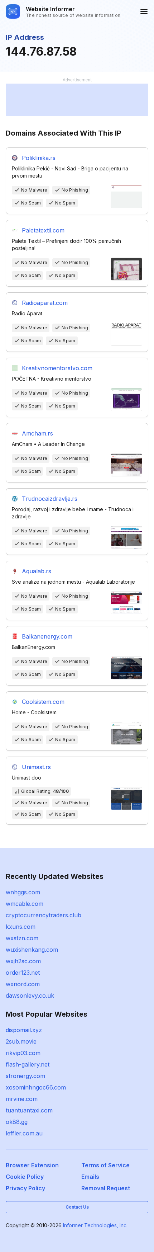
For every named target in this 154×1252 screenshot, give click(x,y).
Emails (90, 1176)
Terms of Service (105, 1165)
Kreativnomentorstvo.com (57, 368)
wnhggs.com (23, 892)
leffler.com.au (24, 1133)
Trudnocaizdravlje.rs (49, 498)
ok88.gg (17, 1121)
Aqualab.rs (36, 571)
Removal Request (105, 1188)
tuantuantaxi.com (29, 1110)
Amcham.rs (37, 433)
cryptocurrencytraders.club (43, 915)
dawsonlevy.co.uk (30, 995)
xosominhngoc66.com (36, 1087)
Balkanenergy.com (47, 636)
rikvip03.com (23, 1052)
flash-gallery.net (27, 1064)
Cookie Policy (25, 1176)
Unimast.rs (36, 767)
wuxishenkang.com (32, 949)
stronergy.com (25, 1075)
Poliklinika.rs (39, 157)
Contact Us (77, 1207)
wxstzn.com (22, 938)
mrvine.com (22, 1098)
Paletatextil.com (43, 230)
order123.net (23, 972)
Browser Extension (32, 1165)
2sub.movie (21, 1041)
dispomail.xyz (24, 1030)
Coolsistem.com (43, 701)
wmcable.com (24, 903)
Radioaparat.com (45, 302)
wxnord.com (23, 984)
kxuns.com (20, 926)
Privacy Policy (25, 1188)
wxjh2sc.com (23, 961)
